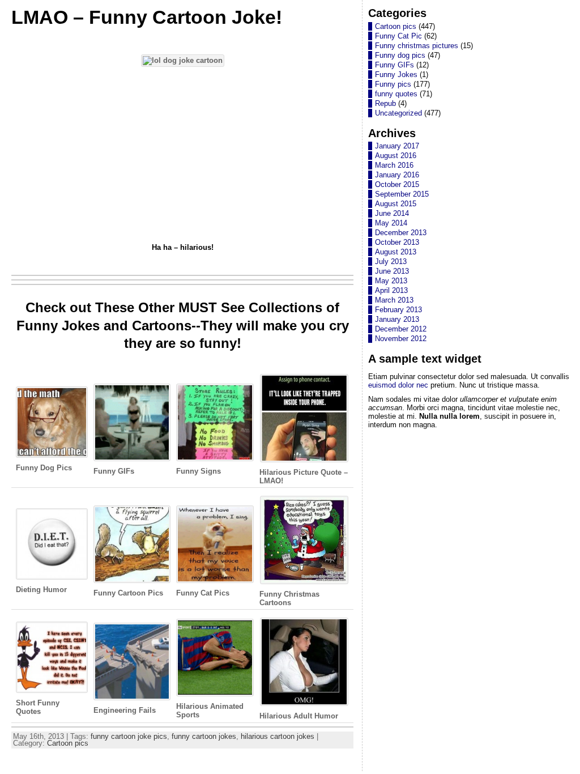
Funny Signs (198, 471)
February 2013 (398, 309)
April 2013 (391, 290)
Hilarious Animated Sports (210, 710)
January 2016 (397, 175)
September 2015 (402, 194)
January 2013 (397, 319)
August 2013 (395, 252)
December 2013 (401, 232)
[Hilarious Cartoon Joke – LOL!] (182, 60)
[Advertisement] (182, 156)
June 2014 (392, 213)
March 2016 (394, 165)
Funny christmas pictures (416, 45)
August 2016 (395, 155)
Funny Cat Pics (202, 593)
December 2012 (401, 329)
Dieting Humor (41, 589)
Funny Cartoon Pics (128, 593)
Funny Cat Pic (398, 36)
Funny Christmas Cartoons (289, 598)
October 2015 (397, 184)
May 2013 (391, 281)
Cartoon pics (67, 743)
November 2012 (401, 338)
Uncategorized (398, 113)
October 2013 (397, 242)
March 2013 (394, 300)
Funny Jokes (396, 74)
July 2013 (391, 261)
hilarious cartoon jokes (277, 736)
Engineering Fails (124, 710)
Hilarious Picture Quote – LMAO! (303, 476)
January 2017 (397, 146)
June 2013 (392, 271)
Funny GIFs (113, 471)
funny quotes (396, 94)
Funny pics (393, 84)
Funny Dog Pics (44, 467)
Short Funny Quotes (37, 707)
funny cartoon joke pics (129, 736)
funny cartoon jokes (204, 736)
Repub (385, 103)
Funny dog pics (400, 55)
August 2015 (395, 203)
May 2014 (391, 223)
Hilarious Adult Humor (298, 716)
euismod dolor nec (398, 385)
